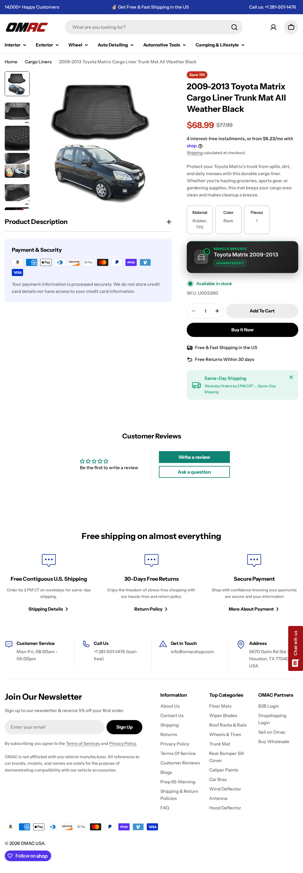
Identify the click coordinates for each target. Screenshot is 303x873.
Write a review (194, 457)
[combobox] (154, 27)
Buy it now (242, 330)
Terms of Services (83, 743)
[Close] (291, 377)
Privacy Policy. (123, 743)
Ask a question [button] (194, 472)
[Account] (273, 27)
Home (11, 61)
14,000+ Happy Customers (32, 7)
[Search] (234, 27)
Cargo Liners (38, 61)
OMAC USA (33, 843)
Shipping (195, 152)
